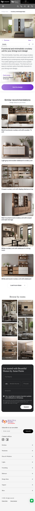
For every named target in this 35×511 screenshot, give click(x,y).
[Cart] (32, 6)
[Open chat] (32, 500)
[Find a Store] (28, 6)
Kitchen (25, 314)
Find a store (6, 75)
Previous (6, 40)
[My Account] (25, 6)
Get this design (17, 87)
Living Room (8, 320)
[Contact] (21, 6)
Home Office (9, 357)
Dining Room (8, 334)
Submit (26, 407)
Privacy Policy (5, 501)
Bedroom (24, 338)
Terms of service (13, 501)
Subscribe (28, 431)
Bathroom (24, 357)
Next (29, 40)
